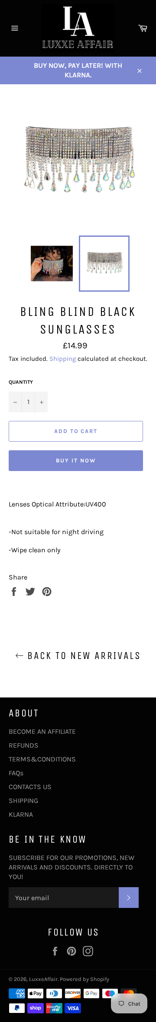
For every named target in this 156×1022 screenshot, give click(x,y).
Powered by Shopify (84, 979)
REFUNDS (24, 745)
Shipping (62, 359)
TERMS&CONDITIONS (42, 759)
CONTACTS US (30, 787)
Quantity (21, 382)
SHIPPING (23, 800)
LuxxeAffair (43, 979)
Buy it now (76, 460)
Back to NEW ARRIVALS (82, 655)
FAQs (16, 773)
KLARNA (21, 814)
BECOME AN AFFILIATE (42, 731)
